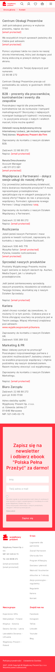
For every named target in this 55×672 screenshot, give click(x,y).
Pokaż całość (10, 511)
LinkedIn (33, 629)
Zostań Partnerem (38, 551)
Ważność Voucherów (39, 570)
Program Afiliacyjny (38, 560)
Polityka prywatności (12, 661)
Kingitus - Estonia (11, 624)
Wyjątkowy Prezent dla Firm (32, 134)
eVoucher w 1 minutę (39, 575)
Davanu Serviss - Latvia (13, 629)
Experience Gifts (10, 614)
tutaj (35, 204)
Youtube (33, 633)
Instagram (34, 619)
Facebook (34, 614)
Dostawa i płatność (38, 565)
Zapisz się (27, 518)
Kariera (33, 593)
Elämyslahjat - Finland (12, 619)
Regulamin (34, 588)
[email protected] (11, 32)
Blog (32, 638)
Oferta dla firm (36, 556)
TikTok (32, 624)
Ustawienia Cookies (32, 661)
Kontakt (33, 598)
